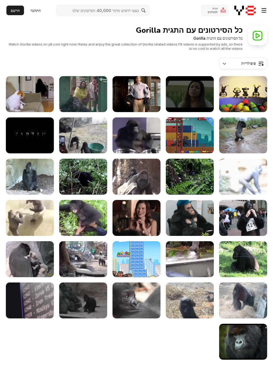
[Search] (144, 10)
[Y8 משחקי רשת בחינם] (245, 10)
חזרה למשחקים (213, 10)
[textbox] (243, 63)
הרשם (15, 10)
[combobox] (243, 63)
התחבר (35, 10)
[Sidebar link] (264, 10)
